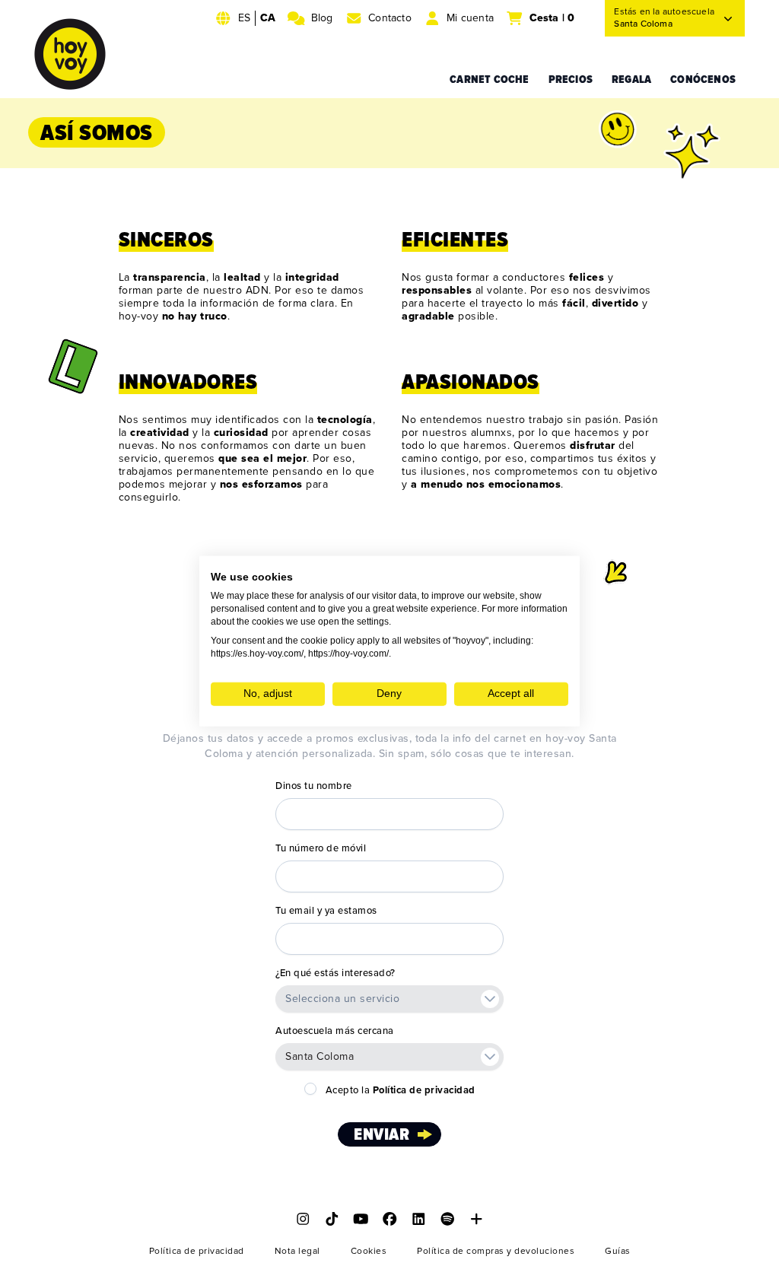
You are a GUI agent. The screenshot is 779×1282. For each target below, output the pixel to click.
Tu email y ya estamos (326, 911)
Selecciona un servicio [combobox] (342, 998)
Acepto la (400, 1090)
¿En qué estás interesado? (335, 973)
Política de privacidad (196, 1251)
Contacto (390, 17)
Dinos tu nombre (313, 786)
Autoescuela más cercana (334, 1031)
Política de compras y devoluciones (495, 1251)
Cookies (369, 1251)
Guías (618, 1251)
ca (267, 17)
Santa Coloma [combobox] (319, 1056)
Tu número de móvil (320, 848)
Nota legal (297, 1251)
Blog (322, 17)
